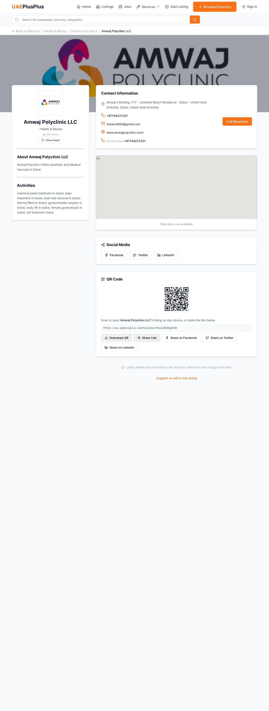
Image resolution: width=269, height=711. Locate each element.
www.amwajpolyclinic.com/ (125, 132)
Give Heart (53, 140)
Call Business (237, 121)
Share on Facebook (183, 338)
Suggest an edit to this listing (176, 378)
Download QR (118, 338)
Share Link (149, 338)
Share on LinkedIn (121, 347)
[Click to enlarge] (176, 299)
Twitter (143, 255)
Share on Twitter (222, 338)
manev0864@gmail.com (123, 124)
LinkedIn (168, 255)
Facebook (116, 255)
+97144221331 (117, 115)
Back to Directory (28, 31)
